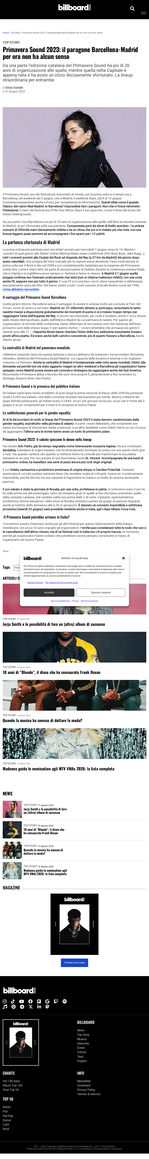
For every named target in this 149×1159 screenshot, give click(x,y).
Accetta (49, 592)
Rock (6, 1129)
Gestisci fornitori (35, 582)
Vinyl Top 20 (11, 1090)
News (80, 1030)
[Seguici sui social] (5, 1001)
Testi (80, 1056)
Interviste (83, 1043)
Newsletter (84, 1081)
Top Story (11, 42)
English (82, 1061)
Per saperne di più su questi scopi (61, 582)
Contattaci (83, 1085)
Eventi (81, 1048)
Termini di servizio (88, 1094)
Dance (7, 1120)
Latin (6, 1124)
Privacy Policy (86, 1090)
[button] (123, 558)
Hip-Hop (8, 1116)
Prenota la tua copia (74, 962)
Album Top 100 (12, 1085)
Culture (81, 1052)
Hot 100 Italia (11, 1081)
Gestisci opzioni (101, 592)
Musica (82, 1039)
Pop (5, 1111)
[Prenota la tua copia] (74, 924)
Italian (7, 1107)
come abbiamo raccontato (21, 289)
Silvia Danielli (14, 87)
